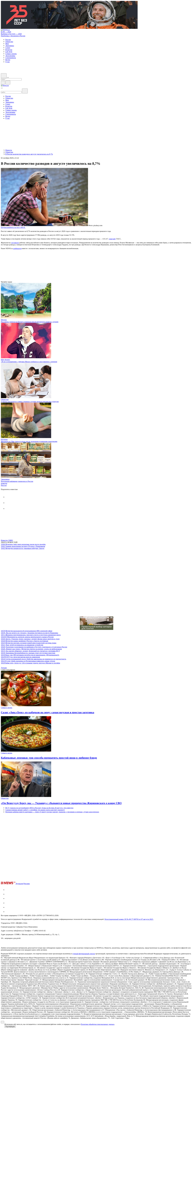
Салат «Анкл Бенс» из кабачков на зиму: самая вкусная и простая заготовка (47, 712)
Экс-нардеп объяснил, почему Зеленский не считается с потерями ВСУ (30, 651)
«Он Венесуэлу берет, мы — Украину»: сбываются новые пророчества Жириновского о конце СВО (61, 803)
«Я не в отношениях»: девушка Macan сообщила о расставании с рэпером (29, 362)
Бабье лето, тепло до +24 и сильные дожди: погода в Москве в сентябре (30, 663)
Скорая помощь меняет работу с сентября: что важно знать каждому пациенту (35, 810)
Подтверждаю (10, 1026)
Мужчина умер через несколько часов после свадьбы (23, 544)
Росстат (4, 485)
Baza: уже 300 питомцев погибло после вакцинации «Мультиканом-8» (30, 655)
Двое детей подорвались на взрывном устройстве (22, 645)
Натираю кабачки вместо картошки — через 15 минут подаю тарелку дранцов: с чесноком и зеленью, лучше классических (52, 812)
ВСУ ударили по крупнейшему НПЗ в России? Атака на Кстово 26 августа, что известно (39, 808)
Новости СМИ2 (7, 540)
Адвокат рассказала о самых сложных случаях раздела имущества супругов (30, 401)
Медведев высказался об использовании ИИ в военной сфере (26, 631)
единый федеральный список (84, 954)
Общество (5, 399)
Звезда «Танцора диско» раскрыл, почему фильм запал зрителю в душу (30, 639)
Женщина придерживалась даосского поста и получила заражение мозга (31, 635)
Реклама (26, 884)
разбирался (17, 248)
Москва (4, 320)
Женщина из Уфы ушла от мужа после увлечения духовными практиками (29, 441)
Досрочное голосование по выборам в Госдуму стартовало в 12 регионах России (34, 647)
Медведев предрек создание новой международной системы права (28, 643)
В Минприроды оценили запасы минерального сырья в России (27, 637)
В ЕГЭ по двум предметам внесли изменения (20, 657)
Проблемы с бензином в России (13, 36)
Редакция (19, 884)
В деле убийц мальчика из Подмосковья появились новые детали (28, 661)
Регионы (4, 439)
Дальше (4, 668)
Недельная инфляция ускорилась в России (17, 481)
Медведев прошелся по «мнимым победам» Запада (22, 548)
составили (15, 243)
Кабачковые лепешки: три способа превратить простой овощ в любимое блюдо (49, 757)
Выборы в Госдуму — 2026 (11, 34)
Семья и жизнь (6, 708)
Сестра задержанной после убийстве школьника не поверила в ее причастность (33, 659)
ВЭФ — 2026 (6, 32)
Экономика (5, 479)
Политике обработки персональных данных (97, 1024)
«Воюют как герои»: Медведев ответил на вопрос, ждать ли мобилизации (31, 649)
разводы (4, 483)
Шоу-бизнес (5, 360)
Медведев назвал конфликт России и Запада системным (24, 641)
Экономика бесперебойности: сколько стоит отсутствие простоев (28, 653)
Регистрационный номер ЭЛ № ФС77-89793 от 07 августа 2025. (129, 919)
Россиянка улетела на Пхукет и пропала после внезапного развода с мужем (29, 322)
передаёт (112, 239)
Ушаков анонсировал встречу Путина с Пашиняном (23, 546)
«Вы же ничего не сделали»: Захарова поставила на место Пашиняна (29, 633)
